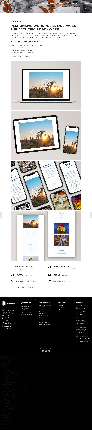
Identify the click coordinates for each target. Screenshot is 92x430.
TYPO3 (41, 339)
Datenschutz (61, 326)
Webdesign (42, 332)
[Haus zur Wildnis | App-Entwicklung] (1, 215)
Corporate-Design (43, 341)
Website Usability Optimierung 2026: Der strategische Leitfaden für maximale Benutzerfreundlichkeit (82, 357)
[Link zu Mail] (49, 369)
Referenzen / (16, 40)
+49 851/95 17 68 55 (27, 333)
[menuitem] (42, 3)
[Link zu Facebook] (43, 369)
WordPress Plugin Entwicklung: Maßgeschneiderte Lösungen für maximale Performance (82, 333)
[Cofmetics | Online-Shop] (91, 215)
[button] (3, 427)
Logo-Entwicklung (44, 334)
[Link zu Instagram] (46, 369)
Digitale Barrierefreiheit (45, 343)
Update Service (43, 336)
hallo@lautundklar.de (26, 331)
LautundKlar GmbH (8, 344)
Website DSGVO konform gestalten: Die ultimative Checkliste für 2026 (82, 326)
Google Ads (42, 328)
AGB (59, 328)
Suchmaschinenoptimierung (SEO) (45, 325)
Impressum (61, 324)
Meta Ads (41, 330)
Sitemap (60, 330)
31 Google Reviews (6, 347)
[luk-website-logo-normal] (6, 3)
